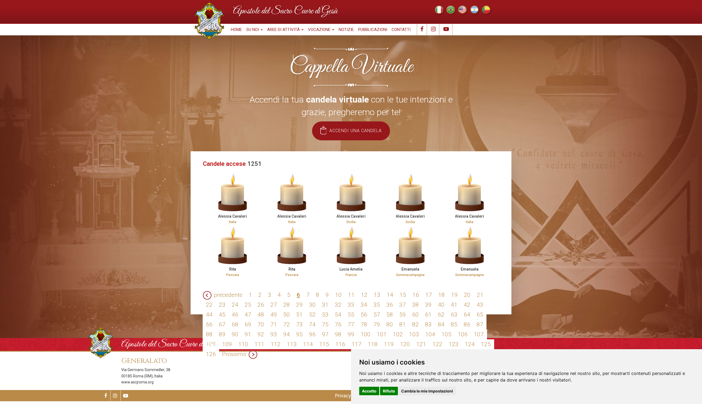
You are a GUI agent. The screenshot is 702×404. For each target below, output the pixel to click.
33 (351, 304)
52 (312, 314)
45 (222, 314)
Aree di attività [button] (284, 29)
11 (351, 295)
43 (480, 304)
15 (403, 295)
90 (235, 334)
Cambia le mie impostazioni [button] (427, 391)
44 (209, 314)
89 (222, 334)
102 (398, 334)
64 (467, 314)
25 (248, 304)
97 (325, 334)
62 (441, 314)
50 (286, 314)
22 (209, 304)
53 (325, 314)
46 (235, 314)
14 (390, 295)
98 (338, 334)
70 (260, 324)
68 (235, 324)
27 (273, 304)
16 (415, 295)
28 (286, 304)
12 (364, 295)
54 (338, 314)
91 (248, 334)
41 (454, 304)
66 (209, 324)
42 (467, 304)
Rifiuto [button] (389, 391)
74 (312, 324)
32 (338, 304)
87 (480, 324)
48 (260, 314)
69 (248, 324)
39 (428, 304)
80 (389, 324)
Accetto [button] (369, 391)
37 (402, 304)
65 (480, 314)
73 (299, 324)
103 (414, 334)
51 (299, 314)
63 (454, 314)
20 (467, 295)
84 (441, 324)
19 (454, 295)
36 (389, 304)
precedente (228, 295)
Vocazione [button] (320, 29)
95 (299, 334)
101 (382, 334)
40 (441, 304)
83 (428, 324)
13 (377, 295)
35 (376, 304)
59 (402, 314)
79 (376, 324)
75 (325, 324)
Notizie (346, 29)
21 (480, 295)
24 (235, 304)
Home (236, 29)
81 (402, 324)
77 (351, 324)
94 (286, 334)
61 (428, 314)
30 (312, 304)
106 (463, 334)
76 (338, 324)
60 (415, 314)
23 (222, 304)
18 (441, 295)
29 (299, 304)
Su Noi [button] (253, 29)
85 (454, 324)
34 (364, 304)
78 (364, 324)
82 (415, 324)
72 (286, 324)
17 (428, 295)
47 (248, 314)
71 (273, 324)
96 (312, 334)
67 (222, 324)
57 (376, 314)
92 (260, 334)
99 (351, 334)
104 (430, 334)
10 (338, 295)
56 (364, 314)
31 (325, 304)
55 (351, 314)
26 (260, 304)
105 (446, 334)
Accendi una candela (355, 130)
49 (273, 314)
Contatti (401, 29)
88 (209, 334)
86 (467, 324)
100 (365, 334)
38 (415, 304)
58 (389, 314)
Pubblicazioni (372, 29)
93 (273, 334)
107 (479, 334)
